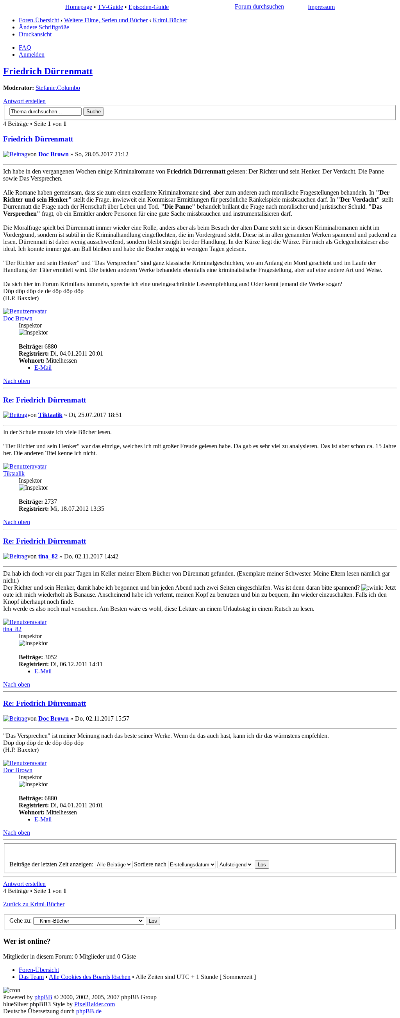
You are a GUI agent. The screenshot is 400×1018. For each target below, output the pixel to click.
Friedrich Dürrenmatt (48, 71)
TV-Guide (110, 7)
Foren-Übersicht (39, 20)
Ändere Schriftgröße (44, 27)
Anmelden (32, 54)
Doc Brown (53, 154)
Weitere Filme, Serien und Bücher (106, 20)
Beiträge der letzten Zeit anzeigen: (52, 864)
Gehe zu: (20, 920)
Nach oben (16, 381)
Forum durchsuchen (259, 6)
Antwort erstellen (24, 101)
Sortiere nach (151, 864)
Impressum (321, 7)
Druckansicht (35, 34)
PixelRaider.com (94, 1004)
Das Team (31, 976)
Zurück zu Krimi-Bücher (33, 904)
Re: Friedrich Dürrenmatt (44, 400)
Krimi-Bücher (170, 20)
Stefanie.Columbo (58, 87)
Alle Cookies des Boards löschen (89, 976)
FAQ (25, 47)
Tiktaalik (50, 414)
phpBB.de (89, 1011)
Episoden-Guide (149, 7)
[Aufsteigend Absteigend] (243, 864)
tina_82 (48, 556)
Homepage (78, 7)
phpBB (43, 997)
